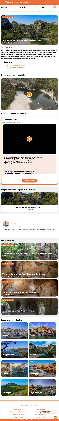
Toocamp (4, 11)
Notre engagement (18, 409)
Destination (3, 6)
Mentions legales (40, 409)
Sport (15, 258)
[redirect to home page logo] (11, 2)
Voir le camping (29, 180)
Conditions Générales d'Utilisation (18, 412)
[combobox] (8, 7)
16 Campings (29, 209)
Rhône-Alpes (16, 122)
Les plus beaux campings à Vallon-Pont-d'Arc (29, 207)
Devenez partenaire (40, 417)
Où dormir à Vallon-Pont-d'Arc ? (16, 67)
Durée (42, 6)
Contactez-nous (19, 417)
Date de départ (23, 6)
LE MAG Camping (13, 11)
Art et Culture (17, 276)
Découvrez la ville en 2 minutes (16, 65)
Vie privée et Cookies (18, 414)
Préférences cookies (40, 414)
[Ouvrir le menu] (2, 2)
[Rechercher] (54, 6)
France (21, 11)
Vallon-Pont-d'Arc (7, 122)
